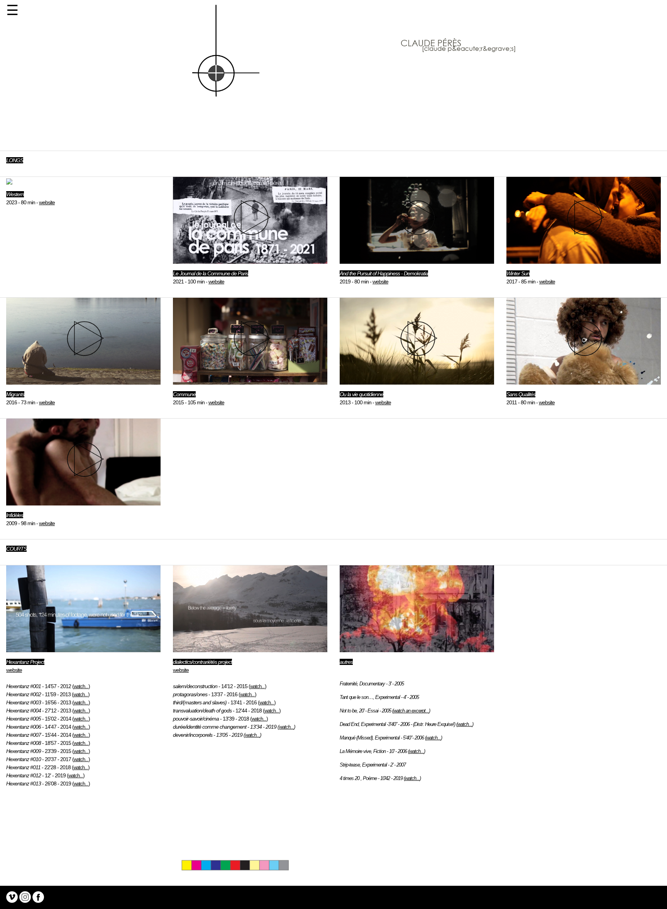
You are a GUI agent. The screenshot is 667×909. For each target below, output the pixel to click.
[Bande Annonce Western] (9, 181)
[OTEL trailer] (417, 381)
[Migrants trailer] (583, 260)
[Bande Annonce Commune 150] (250, 260)
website (47, 202)
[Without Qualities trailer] (583, 381)
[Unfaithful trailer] (83, 502)
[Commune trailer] (250, 381)
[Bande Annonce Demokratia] (417, 260)
